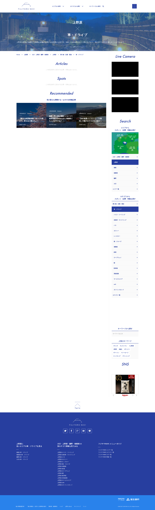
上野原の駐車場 (61, 475)
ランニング (126, 356)
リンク (84, 506)
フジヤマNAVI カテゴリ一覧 (106, 452)
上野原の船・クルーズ (63, 464)
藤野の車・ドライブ (22, 457)
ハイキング (117, 356)
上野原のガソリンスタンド (64, 485)
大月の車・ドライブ (22, 459)
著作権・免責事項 (53, 506)
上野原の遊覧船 (61, 466)
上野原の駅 (60, 473)
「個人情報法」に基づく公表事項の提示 (36, 506)
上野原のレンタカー (63, 461)
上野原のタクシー (62, 459)
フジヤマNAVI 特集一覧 (104, 457)
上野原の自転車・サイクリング (66, 454)
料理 (115, 349)
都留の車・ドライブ (22, 452)
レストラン (124, 346)
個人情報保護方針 (20, 506)
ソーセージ (125, 352)
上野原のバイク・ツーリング (65, 452)
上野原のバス (61, 457)
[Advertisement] (61, 145)
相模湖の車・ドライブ (23, 454)
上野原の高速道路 (62, 478)
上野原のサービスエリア (64, 480)
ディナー (127, 349)
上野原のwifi (60, 482)
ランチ (116, 346)
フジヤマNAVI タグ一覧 (104, 454)
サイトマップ (77, 506)
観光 (121, 349)
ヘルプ (61, 506)
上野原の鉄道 (61, 468)
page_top (77, 405)
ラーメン (116, 352)
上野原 (132, 346)
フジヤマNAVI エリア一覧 (105, 450)
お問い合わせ (68, 506)
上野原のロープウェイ (63, 471)
